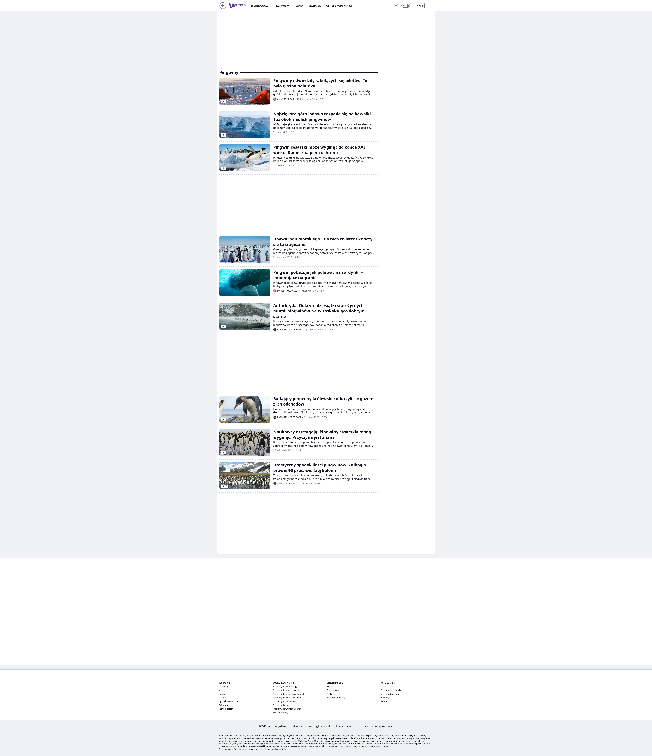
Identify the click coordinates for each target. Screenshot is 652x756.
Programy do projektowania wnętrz (289, 693)
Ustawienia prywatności (377, 726)
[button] (405, 6)
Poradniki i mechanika (391, 690)
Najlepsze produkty (336, 697)
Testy (383, 686)
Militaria (315, 5)
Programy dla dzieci (282, 705)
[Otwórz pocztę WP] (396, 5)
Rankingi (331, 693)
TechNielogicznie (227, 708)
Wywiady (385, 697)
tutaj (284, 749)
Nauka (298, 5)
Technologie (259, 5)
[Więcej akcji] (376, 80)
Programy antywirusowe (284, 701)
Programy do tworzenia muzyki (287, 690)
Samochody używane (391, 693)
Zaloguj (418, 5)
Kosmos (281, 5)
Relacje (384, 701)
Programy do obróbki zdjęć (285, 686)
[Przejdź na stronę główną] (222, 8)
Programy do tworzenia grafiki (287, 708)
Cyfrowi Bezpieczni (228, 705)
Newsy (330, 686)
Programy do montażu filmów (287, 697)
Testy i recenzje (334, 690)
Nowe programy (280, 712)
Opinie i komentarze (339, 5)
